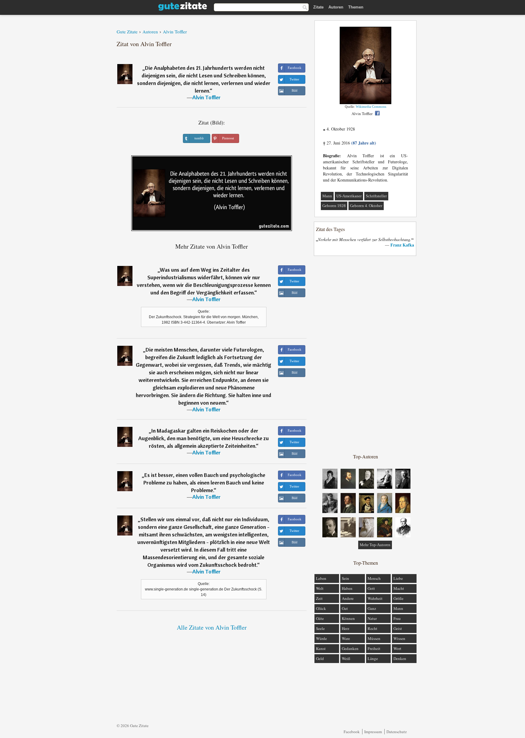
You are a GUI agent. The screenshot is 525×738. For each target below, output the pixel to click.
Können (348, 618)
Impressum (373, 731)
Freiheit (374, 648)
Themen (355, 7)
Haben (347, 588)
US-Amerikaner (349, 196)
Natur (372, 618)
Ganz (372, 608)
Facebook (352, 731)
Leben (321, 578)
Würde (321, 638)
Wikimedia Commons (371, 106)
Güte (320, 618)
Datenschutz (396, 731)
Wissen (399, 638)
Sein (345, 578)
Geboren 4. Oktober (366, 205)
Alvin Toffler (206, 97)
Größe (398, 598)
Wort (397, 648)
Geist (397, 628)
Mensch (374, 578)
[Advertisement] (365, 354)
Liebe (398, 578)
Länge (373, 658)
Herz (345, 628)
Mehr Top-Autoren (375, 544)
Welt (320, 588)
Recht (372, 628)
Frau (397, 618)
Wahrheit (375, 598)
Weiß (346, 658)
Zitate (318, 7)
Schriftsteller (376, 196)
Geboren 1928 (334, 205)
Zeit (319, 598)
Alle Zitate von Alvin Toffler (212, 627)
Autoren (335, 7)
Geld (320, 658)
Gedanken (350, 648)
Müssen (374, 638)
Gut (345, 608)
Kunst (321, 648)
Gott (371, 588)
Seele (320, 628)
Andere (348, 598)
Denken (399, 658)
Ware (346, 638)
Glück (321, 608)
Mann (327, 196)
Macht (398, 588)
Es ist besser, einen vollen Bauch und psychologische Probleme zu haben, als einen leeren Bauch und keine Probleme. (204, 482)
